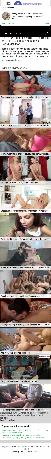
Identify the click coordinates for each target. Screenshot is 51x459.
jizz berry (4, 418)
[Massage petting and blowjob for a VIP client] (25, 170)
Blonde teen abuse (37, 437)
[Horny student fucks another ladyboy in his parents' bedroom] (25, 142)
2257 (28, 451)
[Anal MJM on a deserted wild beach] (25, 341)
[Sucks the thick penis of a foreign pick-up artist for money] (25, 227)
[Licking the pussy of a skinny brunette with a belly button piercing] (25, 312)
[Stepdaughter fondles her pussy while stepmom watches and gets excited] (25, 199)
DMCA (22, 451)
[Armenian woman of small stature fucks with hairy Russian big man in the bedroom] (25, 85)
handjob (41, 430)
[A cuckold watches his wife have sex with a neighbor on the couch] (25, 255)
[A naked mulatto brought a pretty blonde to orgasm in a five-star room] (25, 113)
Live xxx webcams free (27, 430)
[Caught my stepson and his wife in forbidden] (25, 369)
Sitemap (16, 451)
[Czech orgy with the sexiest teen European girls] (25, 284)
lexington (25, 437)
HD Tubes (34, 451)
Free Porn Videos (7, 420)
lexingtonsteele (18, 435)
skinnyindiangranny (9, 430)
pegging (16, 437)
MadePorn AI (18, 415)
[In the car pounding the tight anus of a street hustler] (25, 398)
